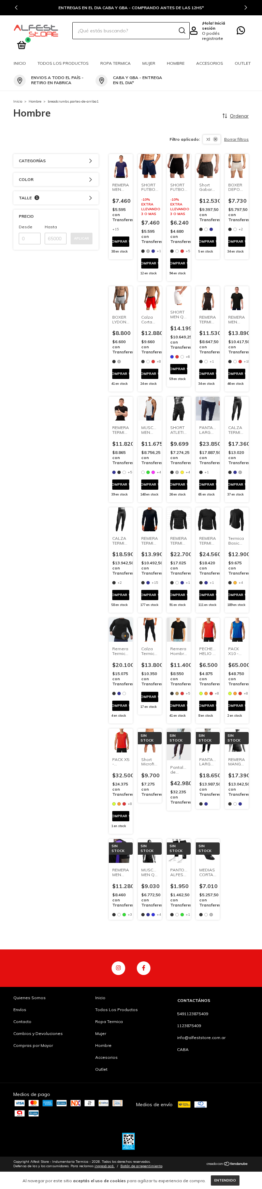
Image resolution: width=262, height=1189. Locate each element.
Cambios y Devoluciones (38, 1033)
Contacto (22, 1021)
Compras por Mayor (33, 1045)
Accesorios (209, 63)
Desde (25, 226)
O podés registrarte (212, 36)
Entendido (225, 1180)
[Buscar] (181, 31)
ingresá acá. (104, 1166)
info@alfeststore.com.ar (201, 1037)
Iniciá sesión (213, 25)
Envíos (19, 1009)
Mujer (148, 63)
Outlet (243, 63)
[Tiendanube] (227, 1164)
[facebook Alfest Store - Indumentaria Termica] (143, 968)
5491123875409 (192, 1013)
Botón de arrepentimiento (141, 1166)
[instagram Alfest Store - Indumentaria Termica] (118, 968)
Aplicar (81, 238)
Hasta (51, 226)
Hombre (176, 63)
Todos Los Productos (63, 63)
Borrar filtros (236, 139)
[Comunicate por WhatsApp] (240, 32)
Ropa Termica (115, 63)
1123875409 (189, 1025)
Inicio (20, 63)
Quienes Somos (29, 997)
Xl (208, 139)
